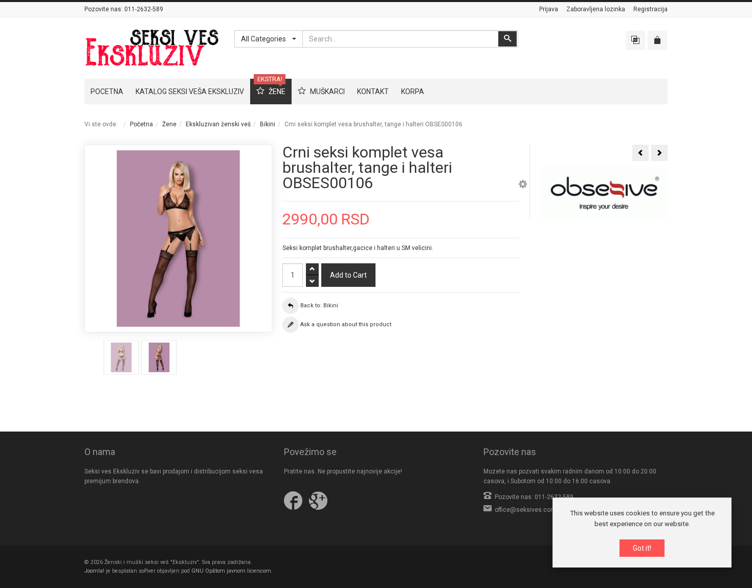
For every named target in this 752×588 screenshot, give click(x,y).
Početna (141, 124)
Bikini (267, 124)
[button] (523, 185)
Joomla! (94, 571)
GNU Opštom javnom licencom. (232, 571)
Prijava (548, 9)
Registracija (650, 9)
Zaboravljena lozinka (595, 9)
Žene (169, 124)
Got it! (642, 548)
